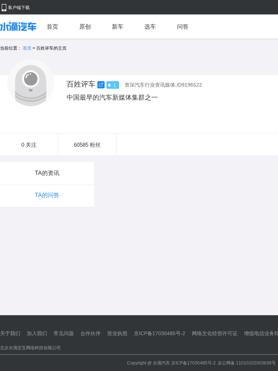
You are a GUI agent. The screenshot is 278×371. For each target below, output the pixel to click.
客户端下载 (19, 7)
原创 (85, 27)
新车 (117, 27)
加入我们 (37, 333)
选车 (150, 27)
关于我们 (10, 333)
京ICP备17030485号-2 (159, 333)
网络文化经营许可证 (214, 333)
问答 (183, 27)
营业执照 (117, 333)
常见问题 (64, 333)
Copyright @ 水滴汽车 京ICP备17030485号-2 (171, 363)
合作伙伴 (90, 333)
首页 (52, 27)
